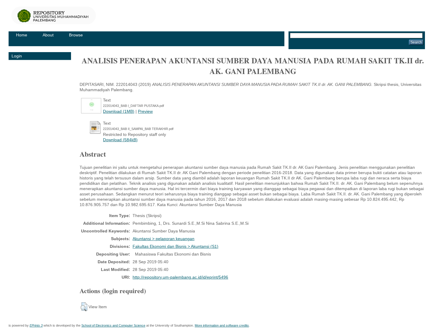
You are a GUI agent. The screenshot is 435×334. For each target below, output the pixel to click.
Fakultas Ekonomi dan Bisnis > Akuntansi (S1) (175, 246)
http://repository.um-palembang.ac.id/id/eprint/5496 (180, 277)
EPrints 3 (36, 325)
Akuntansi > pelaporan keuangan (163, 238)
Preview (145, 111)
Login (17, 56)
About (48, 35)
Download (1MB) (118, 111)
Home (21, 35)
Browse (76, 35)
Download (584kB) (120, 139)
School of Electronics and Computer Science (113, 325)
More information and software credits (222, 325)
